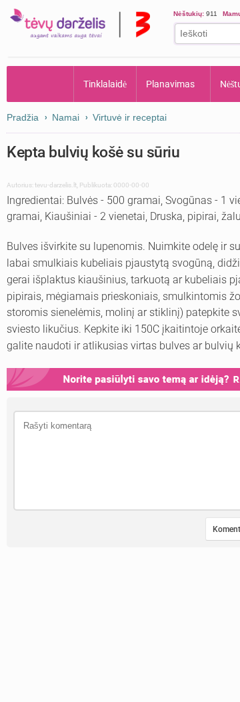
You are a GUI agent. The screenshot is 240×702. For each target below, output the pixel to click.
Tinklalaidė (105, 84)
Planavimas (170, 84)
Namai (65, 117)
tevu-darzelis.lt (56, 185)
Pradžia (40, 84)
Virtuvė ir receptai (130, 117)
